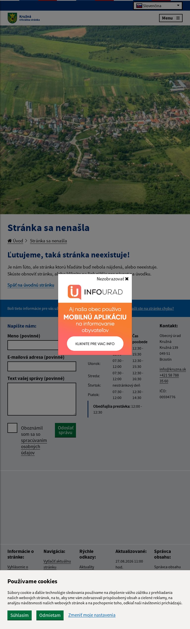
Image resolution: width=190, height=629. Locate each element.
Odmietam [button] (50, 615)
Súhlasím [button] (19, 615)
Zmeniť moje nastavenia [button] (92, 615)
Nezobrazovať (111, 279)
